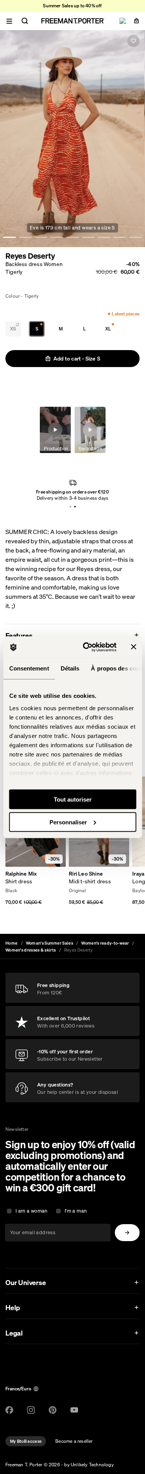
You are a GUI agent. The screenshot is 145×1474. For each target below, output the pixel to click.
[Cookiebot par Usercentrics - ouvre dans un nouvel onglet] (86, 647)
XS (13, 328)
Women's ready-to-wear (105, 943)
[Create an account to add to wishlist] (133, 41)
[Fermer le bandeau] (133, 647)
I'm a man (76, 1211)
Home (11, 943)
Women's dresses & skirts (30, 950)
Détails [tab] (69, 668)
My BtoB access (25, 1441)
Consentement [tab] (29, 668)
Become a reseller (73, 1441)
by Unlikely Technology (88, 1464)
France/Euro (18, 1388)
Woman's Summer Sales (49, 943)
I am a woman (31, 1211)
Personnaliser (68, 822)
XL (108, 328)
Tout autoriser (73, 799)
